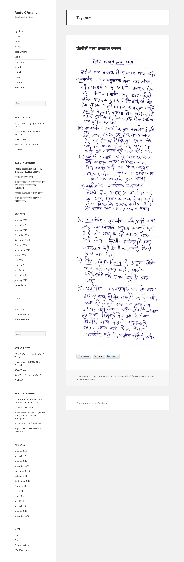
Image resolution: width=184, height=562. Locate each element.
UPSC (17, 57)
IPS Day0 (19, 149)
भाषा (152, 376)
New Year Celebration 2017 (28, 144)
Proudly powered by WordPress (91, 403)
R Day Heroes (21, 139)
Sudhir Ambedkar (23, 168)
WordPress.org (22, 319)
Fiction (18, 41)
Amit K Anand (26, 12)
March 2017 (20, 225)
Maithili (18, 67)
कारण (115, 376)
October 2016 (21, 245)
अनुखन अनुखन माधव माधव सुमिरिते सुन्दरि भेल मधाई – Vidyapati (30, 184)
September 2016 (22, 250)
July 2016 (19, 260)
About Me (19, 87)
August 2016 (20, 255)
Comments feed (22, 314)
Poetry (18, 46)
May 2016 (19, 270)
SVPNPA (18, 82)
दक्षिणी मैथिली (28, 176)
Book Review (21, 51)
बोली (126, 376)
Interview (19, 62)
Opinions (19, 31)
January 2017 (21, 230)
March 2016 (20, 275)
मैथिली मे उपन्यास (37, 192)
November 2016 (22, 240)
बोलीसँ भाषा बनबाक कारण (98, 48)
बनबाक (121, 376)
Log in (18, 304)
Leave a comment (87, 379)
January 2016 (21, 280)
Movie (17, 77)
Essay (17, 36)
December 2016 (22, 235)
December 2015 (22, 285)
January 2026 (21, 220)
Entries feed (20, 309)
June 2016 (19, 265)
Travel (18, 72)
